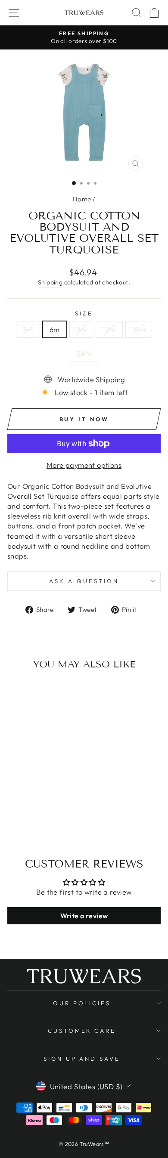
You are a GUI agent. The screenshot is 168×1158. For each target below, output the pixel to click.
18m (138, 329)
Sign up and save (82, 1058)
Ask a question (84, 580)
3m (28, 329)
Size (84, 313)
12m (109, 329)
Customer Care (82, 1030)
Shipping (50, 282)
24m (84, 353)
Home (82, 199)
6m (55, 329)
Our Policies (82, 1003)
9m (81, 329)
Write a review (84, 915)
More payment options (84, 464)
